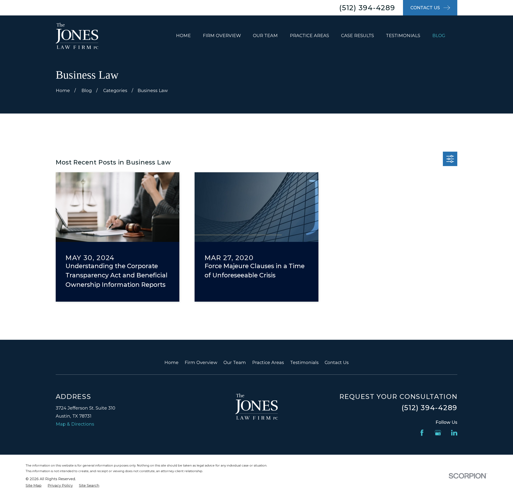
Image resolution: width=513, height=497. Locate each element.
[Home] (77, 35)
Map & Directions (75, 424)
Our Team (234, 362)
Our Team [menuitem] (265, 35)
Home (171, 362)
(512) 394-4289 (367, 7)
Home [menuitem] (183, 35)
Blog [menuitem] (438, 35)
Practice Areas (268, 362)
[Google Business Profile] (438, 433)
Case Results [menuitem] (357, 35)
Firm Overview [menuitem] (222, 35)
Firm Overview (201, 362)
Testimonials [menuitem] (403, 35)
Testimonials (304, 362)
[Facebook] (422, 433)
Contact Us (337, 362)
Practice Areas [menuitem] (309, 35)
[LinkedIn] (454, 433)
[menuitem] (33, 485)
